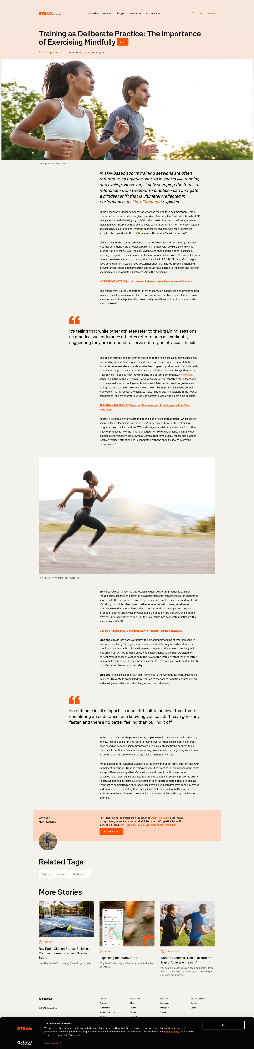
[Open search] (193, 13)
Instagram (164, 1008)
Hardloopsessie (80, 874)
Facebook (164, 1003)
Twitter (163, 1012)
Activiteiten (93, 13)
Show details (51, 1043)
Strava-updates (153, 13)
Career (133, 1008)
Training (45, 874)
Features (103, 1003)
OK (223, 1025)
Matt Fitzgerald (98, 52)
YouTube (164, 1017)
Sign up (211, 13)
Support (133, 1017)
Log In (193, 1008)
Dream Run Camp (159, 817)
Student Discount (107, 1012)
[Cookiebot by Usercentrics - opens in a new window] (25, 1043)
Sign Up (194, 1003)
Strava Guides (134, 13)
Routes (103, 1017)
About (132, 1003)
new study (187, 375)
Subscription (105, 1008)
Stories (133, 1012)
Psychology (61, 874)
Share (123, 42)
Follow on (106, 831)
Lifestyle (120, 13)
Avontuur (107, 13)
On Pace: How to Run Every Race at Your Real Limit (148, 824)
